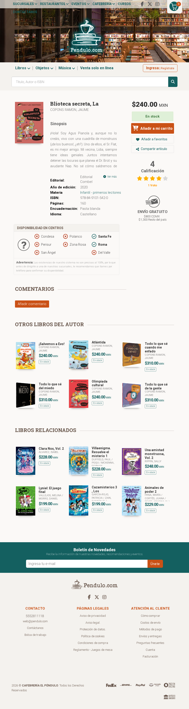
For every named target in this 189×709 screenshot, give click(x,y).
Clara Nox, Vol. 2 (51, 448)
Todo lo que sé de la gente (156, 386)
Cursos (124, 4)
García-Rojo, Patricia (100, 496)
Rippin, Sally (153, 461)
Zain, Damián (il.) (101, 499)
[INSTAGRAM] (157, 4)
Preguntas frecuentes (150, 643)
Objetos (42, 68)
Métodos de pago (150, 629)
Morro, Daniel (48, 498)
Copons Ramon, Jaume (69, 110)
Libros (21, 68)
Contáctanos (25, 12)
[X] (149, 4)
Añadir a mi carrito (156, 128)
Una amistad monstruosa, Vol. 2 (155, 454)
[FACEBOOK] (142, 4)
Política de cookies (93, 636)
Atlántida (99, 342)
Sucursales (24, 4)
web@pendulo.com (35, 621)
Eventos (79, 4)
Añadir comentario (32, 304)
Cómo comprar (150, 615)
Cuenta (150, 649)
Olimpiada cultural (99, 383)
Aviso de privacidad (93, 615)
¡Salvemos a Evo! (52, 344)
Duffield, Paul (102, 459)
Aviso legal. (93, 622)
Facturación (150, 656)
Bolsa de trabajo (35, 635)
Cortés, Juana (155, 498)
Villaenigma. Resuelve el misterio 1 (101, 452)
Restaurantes (53, 4)
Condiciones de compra (93, 643)
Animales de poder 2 (154, 489)
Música (65, 68)
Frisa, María (153, 494)
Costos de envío (150, 622)
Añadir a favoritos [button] (154, 139)
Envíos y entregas (150, 636)
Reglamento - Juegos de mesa (92, 649)
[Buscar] (172, 82)
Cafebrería (102, 4)
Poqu (96, 462)
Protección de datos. (93, 629)
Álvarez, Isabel (49, 452)
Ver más (111, 176)
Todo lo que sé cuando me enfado (156, 347)
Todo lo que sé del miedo (50, 386)
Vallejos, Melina (50, 495)
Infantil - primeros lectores (100, 192)
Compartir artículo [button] (153, 149)
